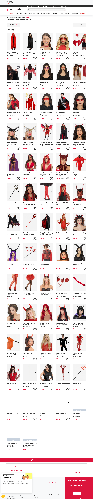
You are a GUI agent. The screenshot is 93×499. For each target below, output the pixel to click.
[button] (81, 9)
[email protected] (36, 1)
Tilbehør (15, 17)
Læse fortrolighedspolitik (8, 487)
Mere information (14, 3)
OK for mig (24, 491)
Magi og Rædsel (21, 17)
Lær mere (9, 491)
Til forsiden (9, 17)
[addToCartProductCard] (18, 58)
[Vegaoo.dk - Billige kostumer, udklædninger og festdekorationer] (14, 9)
